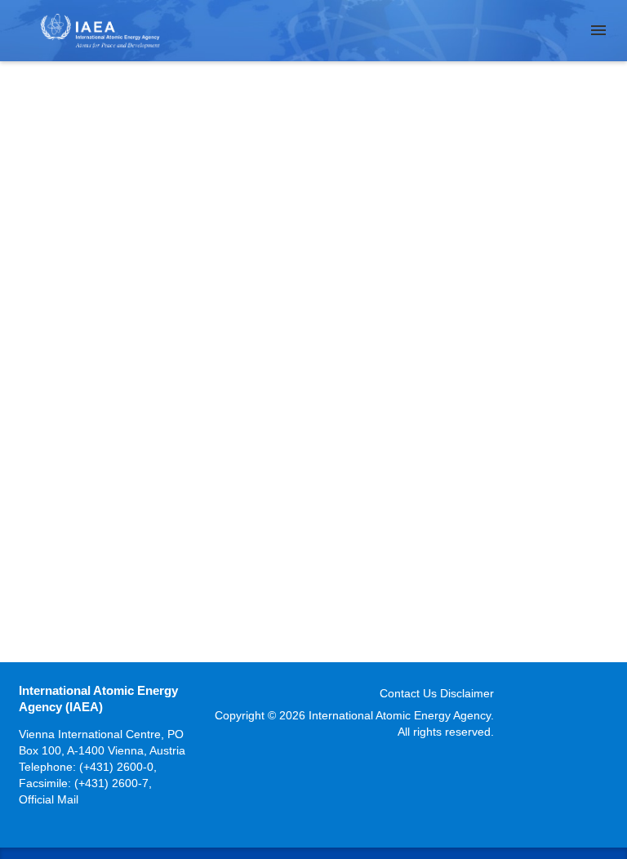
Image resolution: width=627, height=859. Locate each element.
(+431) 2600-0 (116, 766)
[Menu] (598, 30)
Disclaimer (467, 693)
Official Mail (48, 799)
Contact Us (408, 693)
